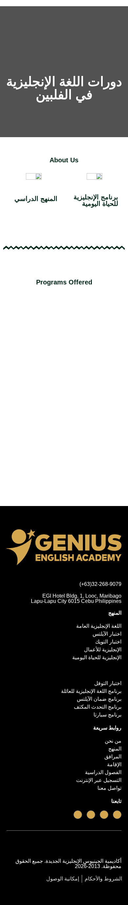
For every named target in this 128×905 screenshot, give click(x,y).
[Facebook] (117, 814)
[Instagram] (78, 814)
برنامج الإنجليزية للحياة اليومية (96, 200)
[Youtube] (104, 814)
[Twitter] (91, 814)
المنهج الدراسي (35, 198)
